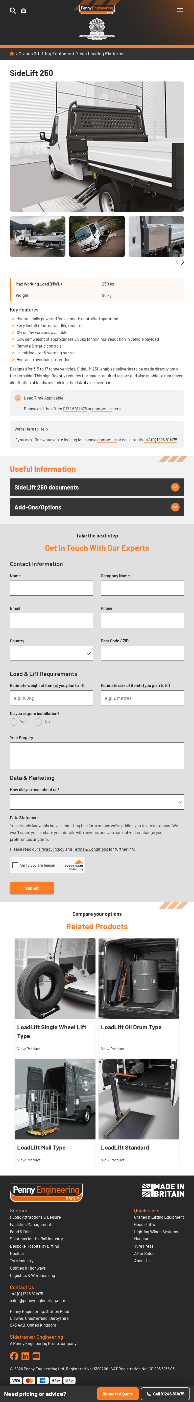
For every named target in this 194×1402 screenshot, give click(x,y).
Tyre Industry (22, 1260)
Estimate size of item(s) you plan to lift (135, 685)
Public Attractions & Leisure (35, 1216)
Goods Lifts (144, 1224)
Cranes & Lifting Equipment (47, 53)
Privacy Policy (51, 848)
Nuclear (17, 1253)
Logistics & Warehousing (32, 1275)
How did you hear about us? (34, 789)
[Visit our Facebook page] (14, 1356)
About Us (142, 1260)
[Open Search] (13, 11)
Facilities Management (30, 1224)
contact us (102, 408)
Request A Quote (118, 1393)
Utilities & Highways (28, 1267)
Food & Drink (21, 1231)
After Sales (144, 1253)
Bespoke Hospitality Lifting (34, 1245)
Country (17, 640)
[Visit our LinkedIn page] (25, 1356)
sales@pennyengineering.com (37, 1300)
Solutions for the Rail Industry (36, 1238)
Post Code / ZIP (115, 640)
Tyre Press (143, 1245)
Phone (106, 608)
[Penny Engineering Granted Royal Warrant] (97, 39)
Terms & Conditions (90, 848)
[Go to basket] (23, 10)
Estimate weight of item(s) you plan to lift (47, 685)
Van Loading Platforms (102, 53)
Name (15, 575)
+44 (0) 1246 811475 (160, 439)
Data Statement (24, 817)
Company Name (115, 575)
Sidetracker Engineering (36, 1337)
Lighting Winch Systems (156, 1231)
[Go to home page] (97, 9)
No (47, 721)
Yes (23, 721)
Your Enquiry (21, 737)
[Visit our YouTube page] (36, 1356)
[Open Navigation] (180, 10)
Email (15, 608)
